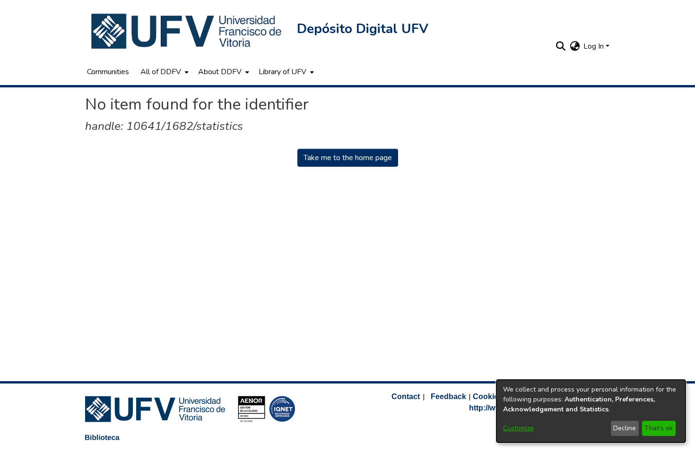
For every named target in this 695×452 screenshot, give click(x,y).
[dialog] (591, 411)
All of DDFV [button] (160, 72)
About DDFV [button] (220, 72)
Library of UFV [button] (282, 72)
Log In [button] (594, 46)
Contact (405, 396)
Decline (624, 428)
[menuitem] (164, 71)
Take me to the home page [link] (348, 158)
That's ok (658, 428)
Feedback (448, 396)
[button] (187, 31)
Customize (518, 428)
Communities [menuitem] (108, 72)
